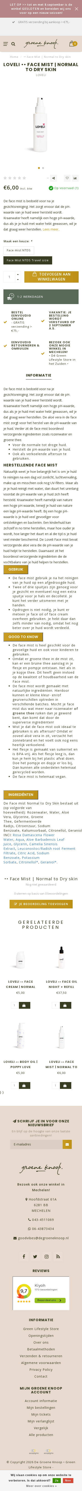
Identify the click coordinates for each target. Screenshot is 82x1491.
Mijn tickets (41, 1414)
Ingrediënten (20, 794)
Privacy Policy (41, 1369)
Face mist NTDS (19, 250)
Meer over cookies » (41, 1486)
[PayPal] (48, 1451)
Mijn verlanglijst (41, 1421)
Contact (41, 1376)
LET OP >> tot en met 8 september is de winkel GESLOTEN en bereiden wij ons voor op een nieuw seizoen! (41, 9)
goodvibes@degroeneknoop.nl (43, 1238)
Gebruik (15, 569)
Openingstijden (41, 1335)
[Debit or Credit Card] (33, 1451)
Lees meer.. (51, 229)
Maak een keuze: (17, 241)
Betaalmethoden (41, 1349)
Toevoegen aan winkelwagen (54, 277)
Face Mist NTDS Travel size (28, 260)
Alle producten (41, 1435)
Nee (68, 1480)
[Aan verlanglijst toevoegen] (67, 178)
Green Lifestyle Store (41, 1329)
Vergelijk (41, 1428)
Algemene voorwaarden (41, 1363)
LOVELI (41, 75)
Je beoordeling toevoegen (43, 904)
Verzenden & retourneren (41, 1356)
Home (14, 56)
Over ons (41, 1342)
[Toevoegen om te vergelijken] (75, 178)
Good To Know (23, 636)
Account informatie (41, 1401)
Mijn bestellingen (41, 1407)
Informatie (38, 375)
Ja (57, 1480)
